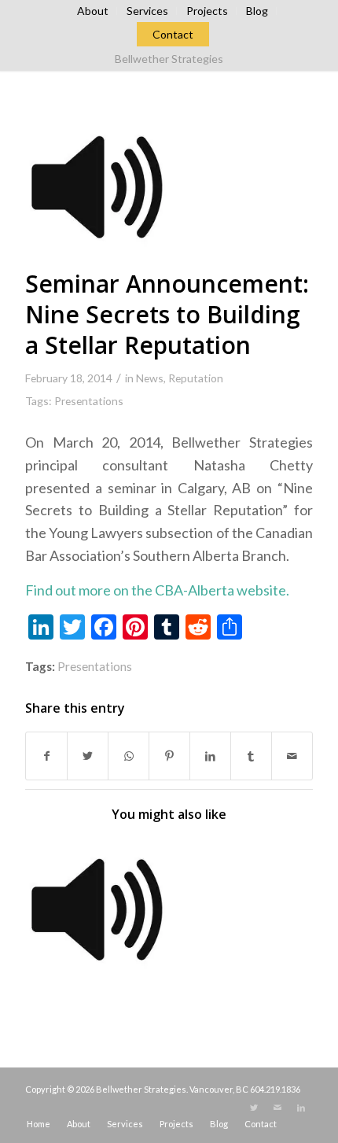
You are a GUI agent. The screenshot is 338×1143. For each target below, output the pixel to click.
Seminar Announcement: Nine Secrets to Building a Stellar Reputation (167, 314)
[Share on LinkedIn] (210, 756)
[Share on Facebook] (46, 756)
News (149, 378)
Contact (172, 34)
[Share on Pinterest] (169, 756)
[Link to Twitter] (254, 1107)
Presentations (88, 400)
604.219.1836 (275, 1089)
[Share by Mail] (292, 756)
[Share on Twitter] (88, 756)
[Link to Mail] (277, 1107)
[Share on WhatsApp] (128, 756)
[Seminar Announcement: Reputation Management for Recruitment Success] (96, 908)
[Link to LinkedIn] (301, 1107)
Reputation (195, 378)
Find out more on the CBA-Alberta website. (157, 590)
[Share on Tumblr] (251, 756)
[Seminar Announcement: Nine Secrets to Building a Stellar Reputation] (96, 185)
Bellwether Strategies (169, 58)
